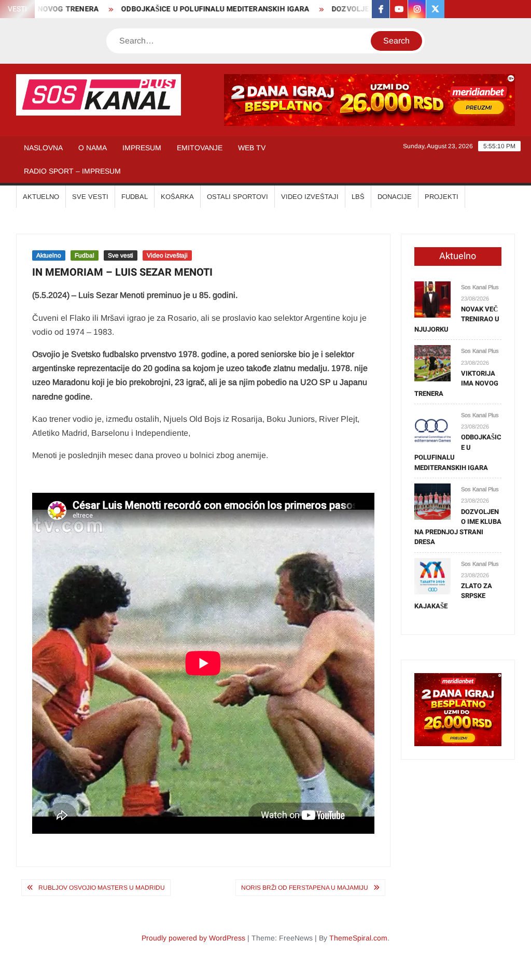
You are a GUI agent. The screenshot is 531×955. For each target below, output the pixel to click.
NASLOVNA (43, 148)
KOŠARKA (177, 197)
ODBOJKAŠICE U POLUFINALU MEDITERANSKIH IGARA (200, 9)
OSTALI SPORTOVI (237, 197)
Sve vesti (120, 255)
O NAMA (92, 148)
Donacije (395, 197)
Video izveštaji (167, 255)
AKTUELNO (41, 197)
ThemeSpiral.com (358, 938)
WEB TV (252, 148)
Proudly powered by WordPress (193, 938)
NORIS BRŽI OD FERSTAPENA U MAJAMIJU (304, 887)
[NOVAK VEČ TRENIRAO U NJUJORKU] (432, 298)
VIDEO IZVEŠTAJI (310, 197)
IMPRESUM (141, 148)
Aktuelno (48, 255)
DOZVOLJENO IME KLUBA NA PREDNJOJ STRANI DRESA (457, 527)
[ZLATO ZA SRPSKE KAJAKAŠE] (432, 575)
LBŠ (358, 197)
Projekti (441, 197)
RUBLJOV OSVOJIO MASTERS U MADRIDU (101, 887)
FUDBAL (134, 197)
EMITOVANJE (199, 148)
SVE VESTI (90, 197)
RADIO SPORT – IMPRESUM (72, 171)
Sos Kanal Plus (480, 287)
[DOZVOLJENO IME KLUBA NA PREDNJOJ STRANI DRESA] (432, 501)
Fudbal (84, 255)
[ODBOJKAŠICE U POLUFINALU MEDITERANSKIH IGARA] (432, 426)
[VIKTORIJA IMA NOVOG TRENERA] (432, 363)
